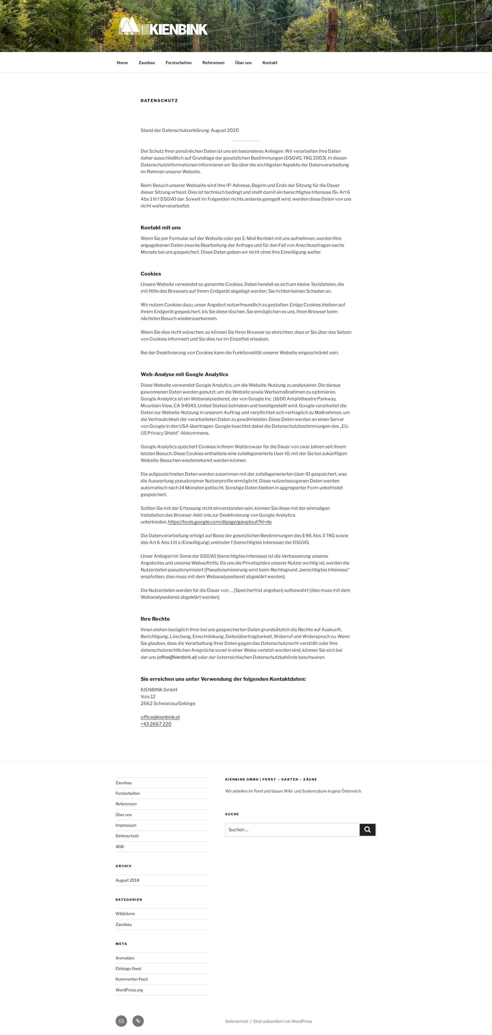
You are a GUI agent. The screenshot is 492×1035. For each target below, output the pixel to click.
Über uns (243, 62)
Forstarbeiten (179, 62)
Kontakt (270, 62)
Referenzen (213, 62)
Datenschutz (127, 835)
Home (122, 62)
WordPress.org (129, 989)
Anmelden (125, 957)
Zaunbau (147, 62)
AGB (120, 846)
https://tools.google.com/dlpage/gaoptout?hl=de (220, 522)
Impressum (126, 825)
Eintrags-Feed (128, 968)
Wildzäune (125, 913)
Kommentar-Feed (131, 979)
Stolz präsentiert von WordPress (282, 1021)
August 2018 (127, 880)
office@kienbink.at (160, 717)
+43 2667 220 (156, 724)
